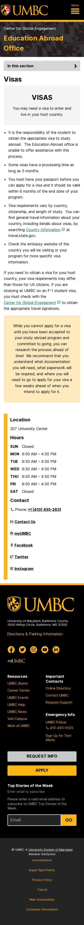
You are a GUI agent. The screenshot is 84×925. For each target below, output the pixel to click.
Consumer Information (42, 909)
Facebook (23, 547)
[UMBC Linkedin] (56, 649)
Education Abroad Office (33, 43)
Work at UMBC (18, 726)
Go (68, 820)
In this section (20, 66)
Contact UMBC (57, 695)
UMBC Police (56, 722)
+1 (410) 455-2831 (44, 509)
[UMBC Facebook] (11, 649)
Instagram (23, 570)
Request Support (59, 702)
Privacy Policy (42, 880)
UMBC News (17, 712)
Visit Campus (17, 719)
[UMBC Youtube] (45, 649)
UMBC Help (16, 705)
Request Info (42, 756)
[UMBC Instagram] (33, 649)
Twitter (21, 558)
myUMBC (22, 535)
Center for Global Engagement (30, 28)
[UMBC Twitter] (22, 649)
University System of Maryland (50, 849)
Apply (42, 770)
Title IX (42, 889)
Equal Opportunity (42, 870)
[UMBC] (24, 10)
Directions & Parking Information (35, 634)
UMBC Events (17, 698)
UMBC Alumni (17, 683)
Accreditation (42, 860)
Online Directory (58, 688)
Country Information (43, 229)
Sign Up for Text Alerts (58, 738)
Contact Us (24, 521)
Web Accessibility (42, 899)
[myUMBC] (16, 661)
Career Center (18, 690)
